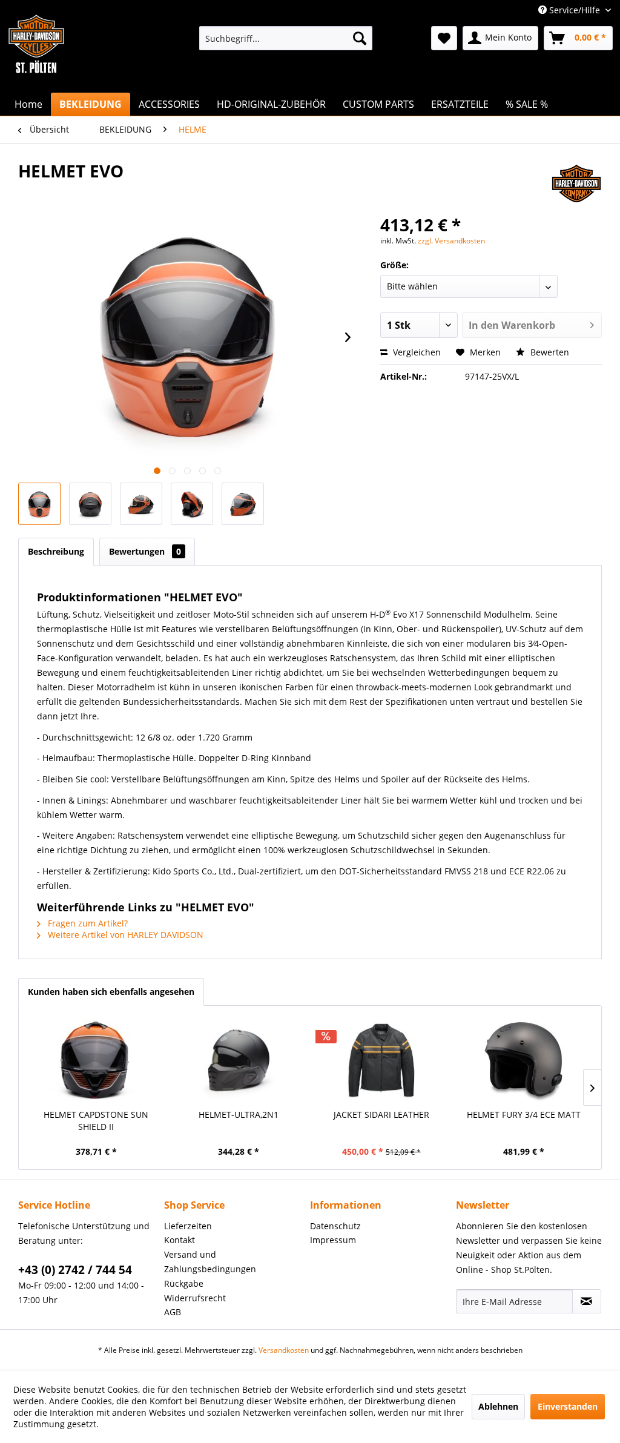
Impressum (333, 1240)
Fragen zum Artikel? (86, 923)
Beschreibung (56, 551)
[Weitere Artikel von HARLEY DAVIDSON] (576, 183)
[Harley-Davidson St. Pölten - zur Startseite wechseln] (36, 68)
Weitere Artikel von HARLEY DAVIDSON (124, 934)
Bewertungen (145, 551)
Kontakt (179, 1240)
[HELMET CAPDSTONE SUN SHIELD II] (96, 1060)
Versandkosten (284, 1350)
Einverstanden (568, 1406)
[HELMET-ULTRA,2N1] (239, 1060)
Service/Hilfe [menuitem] (574, 10)
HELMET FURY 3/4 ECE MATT (524, 1114)
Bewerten (548, 352)
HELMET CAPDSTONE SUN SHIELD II (96, 1120)
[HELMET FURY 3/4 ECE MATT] (524, 1060)
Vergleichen (416, 352)
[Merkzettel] (444, 38)
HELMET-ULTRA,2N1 (239, 1114)
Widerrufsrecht (195, 1298)
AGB (172, 1312)
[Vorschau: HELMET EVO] (39, 504)
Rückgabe (183, 1283)
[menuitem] (286, 38)
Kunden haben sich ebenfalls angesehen (111, 991)
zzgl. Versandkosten (451, 241)
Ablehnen (498, 1406)
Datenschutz (335, 1226)
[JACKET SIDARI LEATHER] (381, 1060)
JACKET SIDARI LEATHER (381, 1114)
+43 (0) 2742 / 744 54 (75, 1270)
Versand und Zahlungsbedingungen (210, 1262)
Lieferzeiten (188, 1226)
